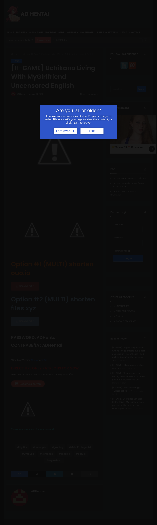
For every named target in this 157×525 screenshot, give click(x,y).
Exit (92, 131)
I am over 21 (65, 131)
